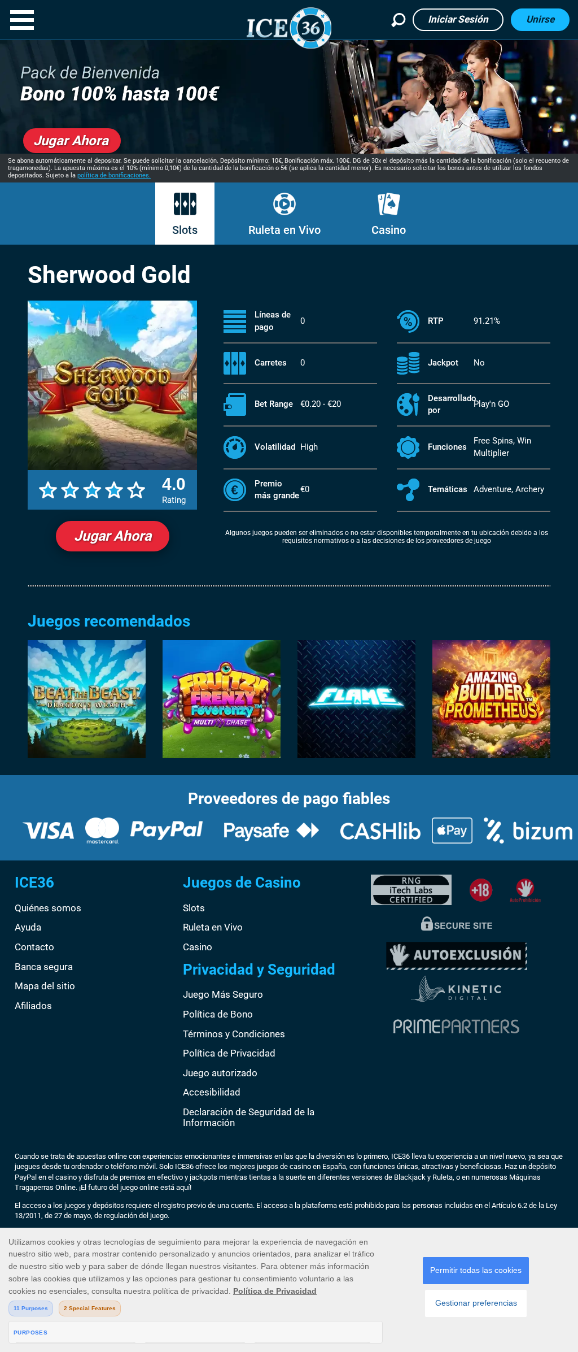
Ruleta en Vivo (284, 230)
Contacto (34, 947)
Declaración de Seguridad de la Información (248, 1117)
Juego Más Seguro (223, 994)
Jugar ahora (112, 536)
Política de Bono (218, 1014)
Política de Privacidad (229, 1053)
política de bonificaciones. (114, 175)
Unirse (540, 19)
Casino (388, 230)
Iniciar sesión (458, 19)
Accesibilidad (211, 1092)
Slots (185, 230)
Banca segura (44, 966)
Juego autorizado (220, 1073)
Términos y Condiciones (234, 1034)
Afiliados (33, 1005)
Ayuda (28, 927)
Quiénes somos (48, 908)
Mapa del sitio (45, 986)
